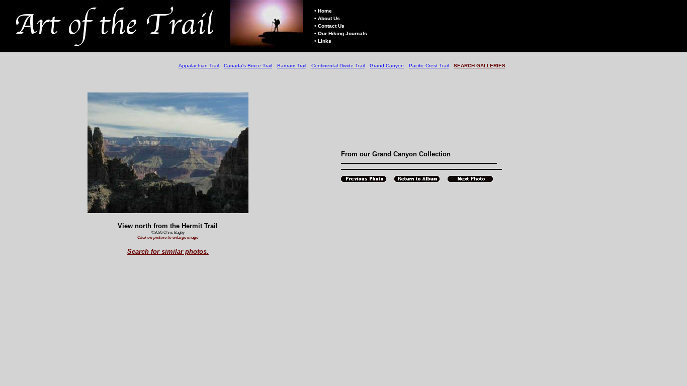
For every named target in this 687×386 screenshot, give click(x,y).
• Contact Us (329, 26)
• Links (322, 41)
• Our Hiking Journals (340, 33)
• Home (323, 11)
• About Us (327, 18)
